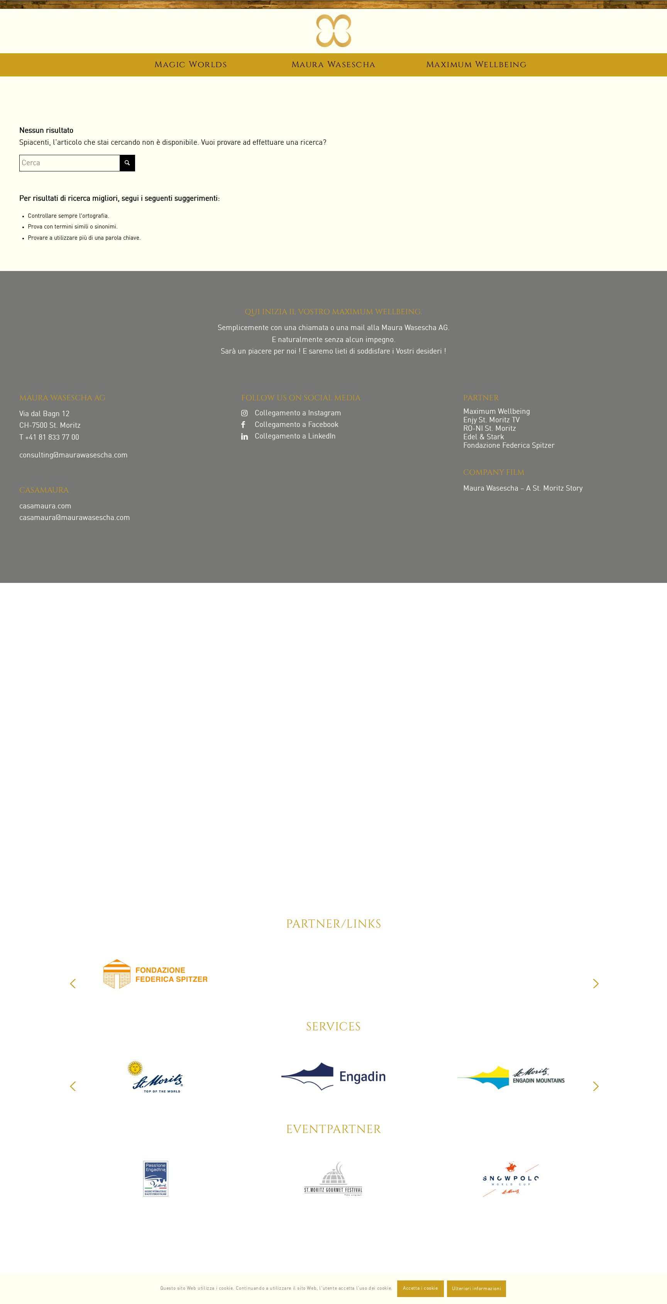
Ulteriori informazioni (476, 1289)
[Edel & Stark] (560, 978)
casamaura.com (45, 506)
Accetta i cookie (420, 1288)
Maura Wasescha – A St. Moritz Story (522, 488)
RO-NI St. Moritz (489, 428)
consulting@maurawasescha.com (73, 455)
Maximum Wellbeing (496, 411)
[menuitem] (190, 66)
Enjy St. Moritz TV (491, 420)
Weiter (595, 983)
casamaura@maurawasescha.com (74, 518)
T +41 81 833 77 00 (49, 437)
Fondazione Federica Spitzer (509, 445)
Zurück (73, 983)
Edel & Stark (483, 437)
